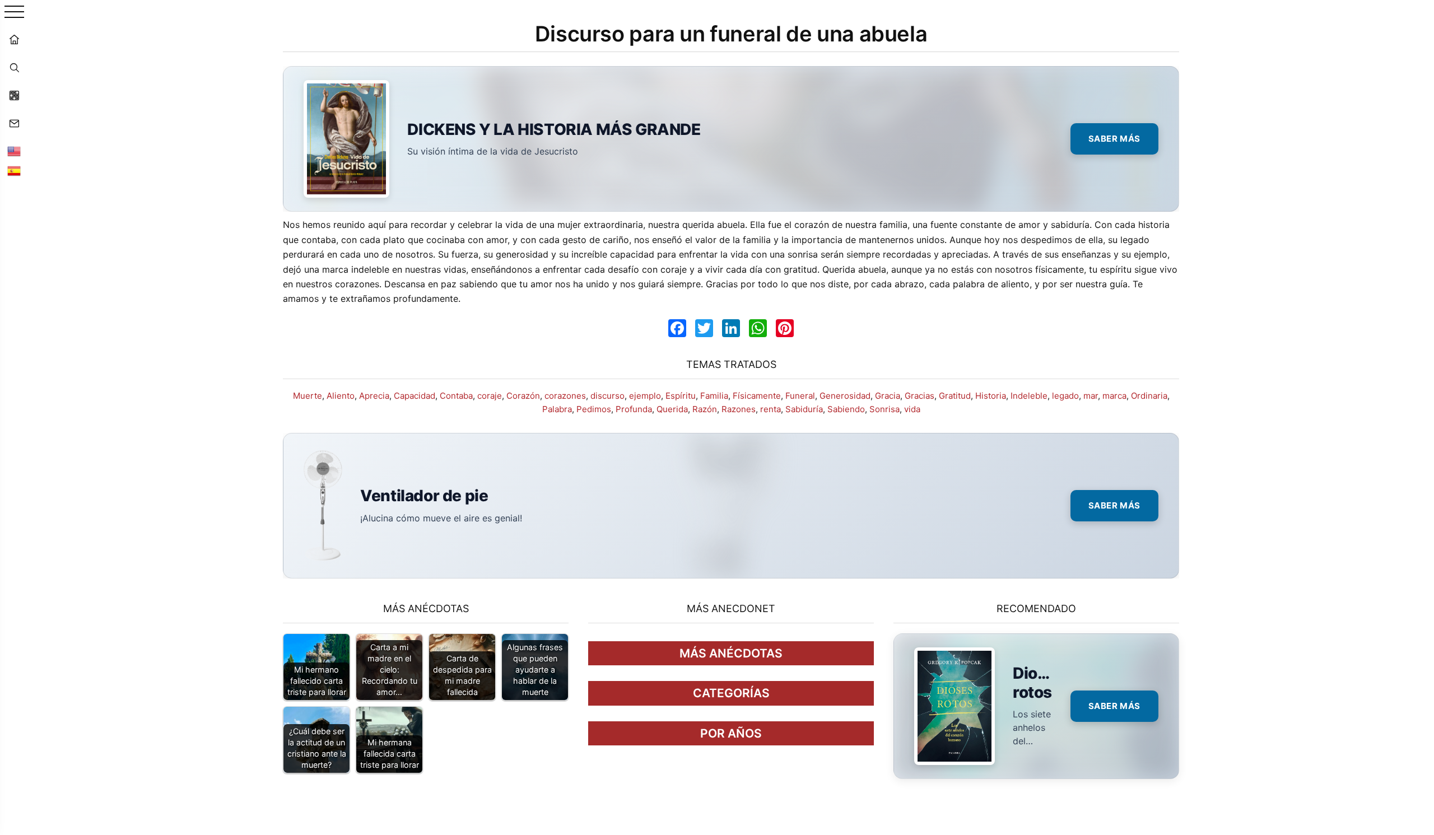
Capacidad (414, 395)
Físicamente (757, 395)
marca (1114, 395)
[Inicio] (14, 39)
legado (1065, 395)
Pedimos (593, 409)
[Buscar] (14, 67)
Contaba (456, 395)
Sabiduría (804, 409)
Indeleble (1029, 395)
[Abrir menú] (14, 13)
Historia (990, 395)
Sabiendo (846, 409)
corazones (565, 395)
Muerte (307, 395)
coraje (489, 395)
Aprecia (374, 395)
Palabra (557, 409)
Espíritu (680, 395)
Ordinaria (1149, 395)
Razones (738, 409)
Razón (704, 409)
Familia (714, 395)
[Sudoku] (14, 95)
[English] (14, 151)
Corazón (523, 395)
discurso (607, 395)
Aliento (341, 395)
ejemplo (645, 395)
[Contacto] (14, 123)
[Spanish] (14, 170)
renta (770, 409)
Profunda (634, 409)
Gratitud (955, 395)
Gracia (887, 395)
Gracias (919, 395)
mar (1090, 395)
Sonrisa (884, 409)
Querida (672, 409)
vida (912, 409)
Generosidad (845, 395)
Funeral (800, 395)
